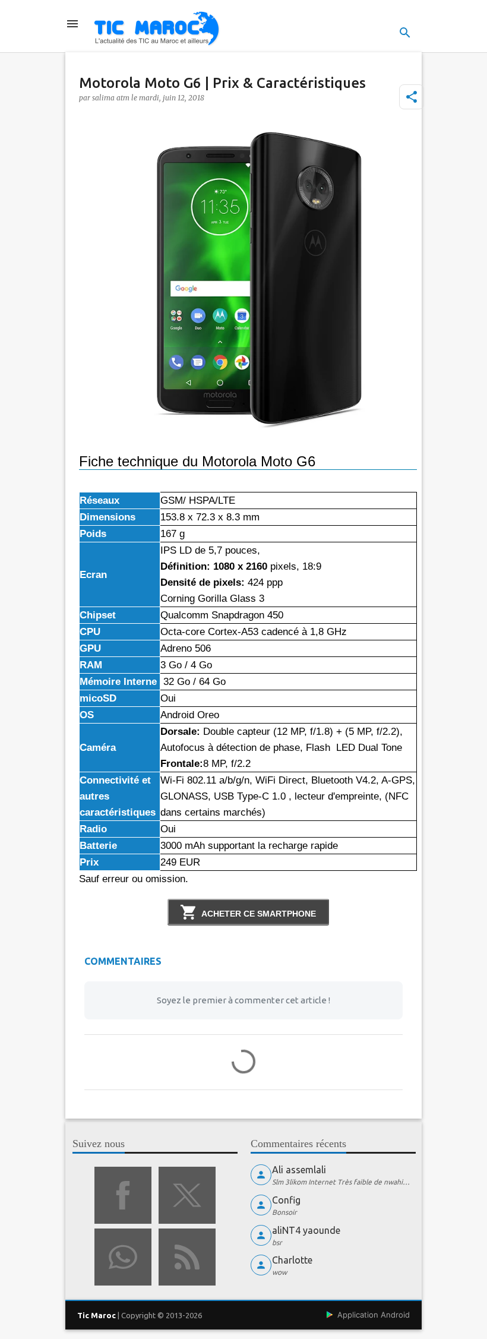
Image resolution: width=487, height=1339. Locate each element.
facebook (122, 1195)
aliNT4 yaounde (306, 1230)
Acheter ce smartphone (258, 913)
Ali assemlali (299, 1169)
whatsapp (122, 1257)
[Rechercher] (405, 32)
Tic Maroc (96, 1315)
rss (187, 1257)
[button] (411, 96)
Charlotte (292, 1260)
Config (286, 1200)
